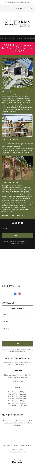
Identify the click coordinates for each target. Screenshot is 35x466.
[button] (3, 8)
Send (17, 344)
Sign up (17, 235)
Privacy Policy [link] (17, 449)
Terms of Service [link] (18, 351)
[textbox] (17, 228)
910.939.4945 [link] (17, 8)
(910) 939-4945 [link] (17, 381)
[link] (31, 8)
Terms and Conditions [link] (17, 452)
